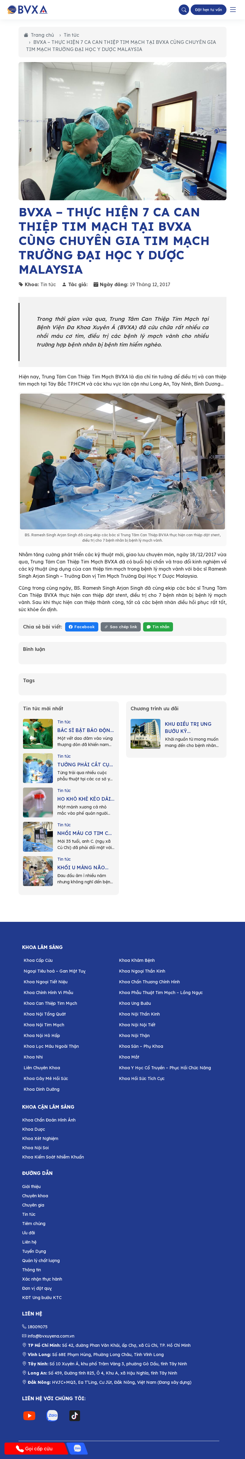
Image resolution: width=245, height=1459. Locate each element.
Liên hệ (29, 1242)
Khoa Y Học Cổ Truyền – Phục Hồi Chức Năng (165, 1067)
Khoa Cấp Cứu (38, 960)
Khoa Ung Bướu (135, 1003)
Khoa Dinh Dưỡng (41, 1089)
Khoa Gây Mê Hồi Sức (46, 1078)
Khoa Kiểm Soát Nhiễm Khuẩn (53, 1157)
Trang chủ (42, 35)
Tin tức (71, 35)
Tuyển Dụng (34, 1251)
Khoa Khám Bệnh (137, 960)
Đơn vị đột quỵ (37, 1288)
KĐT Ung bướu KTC (42, 1297)
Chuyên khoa (35, 1195)
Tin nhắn (160, 626)
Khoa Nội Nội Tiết (137, 1024)
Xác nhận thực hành (42, 1279)
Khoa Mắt (129, 1057)
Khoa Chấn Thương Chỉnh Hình (149, 982)
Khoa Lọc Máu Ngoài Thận (51, 1046)
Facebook (84, 626)
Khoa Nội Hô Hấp (42, 1035)
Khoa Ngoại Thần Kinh (142, 971)
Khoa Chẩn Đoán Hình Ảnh (49, 1120)
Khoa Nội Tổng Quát (45, 1014)
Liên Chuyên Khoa (42, 1067)
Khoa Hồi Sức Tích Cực (142, 1078)
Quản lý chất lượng (41, 1260)
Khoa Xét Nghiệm (40, 1138)
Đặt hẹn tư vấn (208, 9)
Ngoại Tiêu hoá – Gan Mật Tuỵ (54, 971)
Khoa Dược (33, 1129)
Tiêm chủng (33, 1223)
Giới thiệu (31, 1186)
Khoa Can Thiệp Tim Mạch (50, 1003)
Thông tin (31, 1269)
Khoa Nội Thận (134, 1035)
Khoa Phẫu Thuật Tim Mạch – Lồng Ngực (161, 992)
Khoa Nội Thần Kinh (139, 1014)
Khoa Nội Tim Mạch (44, 1024)
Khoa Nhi (33, 1057)
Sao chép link (123, 626)
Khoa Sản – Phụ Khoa (141, 1046)
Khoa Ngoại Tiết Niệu (46, 982)
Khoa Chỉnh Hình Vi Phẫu (48, 992)
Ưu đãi (28, 1232)
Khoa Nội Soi (35, 1147)
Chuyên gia (33, 1205)
